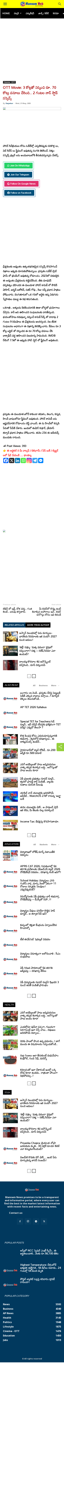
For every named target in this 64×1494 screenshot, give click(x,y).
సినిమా (56, 13)
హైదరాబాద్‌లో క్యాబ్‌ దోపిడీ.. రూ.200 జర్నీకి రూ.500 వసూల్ (37, 751)
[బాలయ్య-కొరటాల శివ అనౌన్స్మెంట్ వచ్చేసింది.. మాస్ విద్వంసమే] (10, 665)
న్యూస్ (16, 13)
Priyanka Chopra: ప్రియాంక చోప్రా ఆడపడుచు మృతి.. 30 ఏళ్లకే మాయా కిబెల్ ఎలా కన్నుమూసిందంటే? (40, 1146)
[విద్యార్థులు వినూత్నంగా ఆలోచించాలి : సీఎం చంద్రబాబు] (10, 957)
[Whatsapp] (23, 460)
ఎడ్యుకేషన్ (30, 13)
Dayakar (9, 103)
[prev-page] (29, 676)
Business (43, 685)
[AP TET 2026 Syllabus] (10, 711)
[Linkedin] (17, 460)
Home (6, 13)
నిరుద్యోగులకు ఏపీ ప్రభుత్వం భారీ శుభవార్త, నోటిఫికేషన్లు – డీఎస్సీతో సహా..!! (40, 898)
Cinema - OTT (9, 82)
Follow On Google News (23, 183)
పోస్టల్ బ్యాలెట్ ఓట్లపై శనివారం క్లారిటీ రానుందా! (37, 1280)
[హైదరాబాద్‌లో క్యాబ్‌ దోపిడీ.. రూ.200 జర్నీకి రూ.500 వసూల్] (10, 753)
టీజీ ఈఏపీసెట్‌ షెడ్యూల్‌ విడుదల (35, 939)
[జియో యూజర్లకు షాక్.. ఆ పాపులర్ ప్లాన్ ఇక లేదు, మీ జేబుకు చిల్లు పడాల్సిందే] (10, 811)
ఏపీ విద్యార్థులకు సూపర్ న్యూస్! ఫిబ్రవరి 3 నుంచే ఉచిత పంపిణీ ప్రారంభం (39, 983)
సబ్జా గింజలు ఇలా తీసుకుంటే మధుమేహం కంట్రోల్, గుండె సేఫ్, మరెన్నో (39, 1057)
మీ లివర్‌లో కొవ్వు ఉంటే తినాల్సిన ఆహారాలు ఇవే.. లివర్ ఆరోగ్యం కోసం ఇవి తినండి (46, 611)
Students (43, 844)
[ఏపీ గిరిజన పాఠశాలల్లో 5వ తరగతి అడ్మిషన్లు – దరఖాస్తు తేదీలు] (10, 971)
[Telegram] (35, 460)
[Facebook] (5, 460)
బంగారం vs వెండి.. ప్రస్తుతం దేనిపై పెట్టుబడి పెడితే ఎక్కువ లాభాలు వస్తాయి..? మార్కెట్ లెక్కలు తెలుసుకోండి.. (40, 695)
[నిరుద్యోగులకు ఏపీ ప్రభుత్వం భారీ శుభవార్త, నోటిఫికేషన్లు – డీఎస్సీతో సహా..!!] (10, 900)
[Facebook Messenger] (40, 460)
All (34, 685)
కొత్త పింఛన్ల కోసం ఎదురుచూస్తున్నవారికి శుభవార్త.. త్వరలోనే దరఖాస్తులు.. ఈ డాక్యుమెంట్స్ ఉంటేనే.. (38, 738)
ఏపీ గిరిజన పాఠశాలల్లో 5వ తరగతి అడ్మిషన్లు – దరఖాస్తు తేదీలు (36, 969)
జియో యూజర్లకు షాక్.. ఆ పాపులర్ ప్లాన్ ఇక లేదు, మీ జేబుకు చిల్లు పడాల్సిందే (39, 808)
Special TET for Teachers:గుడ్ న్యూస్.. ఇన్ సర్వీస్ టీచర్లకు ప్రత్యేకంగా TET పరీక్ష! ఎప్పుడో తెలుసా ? (40, 724)
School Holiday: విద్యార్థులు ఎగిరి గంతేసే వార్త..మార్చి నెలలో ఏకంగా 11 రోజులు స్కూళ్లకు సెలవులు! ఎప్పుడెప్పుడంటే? (38, 885)
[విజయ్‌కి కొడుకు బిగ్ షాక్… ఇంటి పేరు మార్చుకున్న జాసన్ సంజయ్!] (10, 1161)
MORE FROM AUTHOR (38, 625)
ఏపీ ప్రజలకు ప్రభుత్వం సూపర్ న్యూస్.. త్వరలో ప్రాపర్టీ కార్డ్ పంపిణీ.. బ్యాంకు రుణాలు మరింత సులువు (37, 781)
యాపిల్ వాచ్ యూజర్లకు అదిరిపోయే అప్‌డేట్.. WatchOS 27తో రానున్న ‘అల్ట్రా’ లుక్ (40, 795)
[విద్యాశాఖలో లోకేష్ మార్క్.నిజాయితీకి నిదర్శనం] (10, 855)
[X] (11, 460)
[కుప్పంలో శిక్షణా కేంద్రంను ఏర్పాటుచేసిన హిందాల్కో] (10, 928)
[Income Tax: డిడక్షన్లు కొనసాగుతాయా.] (10, 825)
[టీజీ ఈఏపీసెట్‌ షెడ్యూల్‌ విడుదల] (10, 943)
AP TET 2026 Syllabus (33, 707)
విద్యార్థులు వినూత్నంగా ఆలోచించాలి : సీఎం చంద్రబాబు (40, 955)
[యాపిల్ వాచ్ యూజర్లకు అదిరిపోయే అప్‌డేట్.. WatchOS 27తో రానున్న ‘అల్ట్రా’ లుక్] (10, 796)
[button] (5, 4)
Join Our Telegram (19, 174)
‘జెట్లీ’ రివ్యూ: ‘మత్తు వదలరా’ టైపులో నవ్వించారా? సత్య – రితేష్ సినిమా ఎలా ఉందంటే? (37, 650)
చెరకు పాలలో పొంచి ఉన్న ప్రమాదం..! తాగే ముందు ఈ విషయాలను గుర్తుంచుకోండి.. (40, 1042)
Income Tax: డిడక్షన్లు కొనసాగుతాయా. (39, 821)
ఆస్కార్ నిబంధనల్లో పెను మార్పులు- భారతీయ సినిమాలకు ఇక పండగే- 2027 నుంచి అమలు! (38, 636)
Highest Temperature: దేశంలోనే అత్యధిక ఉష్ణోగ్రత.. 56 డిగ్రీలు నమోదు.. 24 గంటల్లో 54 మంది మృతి (40, 1267)
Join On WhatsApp (20, 165)
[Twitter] (44, 1221)
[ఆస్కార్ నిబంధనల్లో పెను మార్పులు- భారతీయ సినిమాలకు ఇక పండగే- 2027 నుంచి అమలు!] (10, 636)
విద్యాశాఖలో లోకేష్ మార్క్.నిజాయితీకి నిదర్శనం (37, 853)
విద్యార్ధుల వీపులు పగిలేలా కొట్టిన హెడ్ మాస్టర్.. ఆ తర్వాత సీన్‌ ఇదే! (37, 912)
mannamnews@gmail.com (39, 1212)
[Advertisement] (32, 48)
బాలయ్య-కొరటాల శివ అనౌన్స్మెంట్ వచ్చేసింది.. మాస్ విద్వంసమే (35, 663)
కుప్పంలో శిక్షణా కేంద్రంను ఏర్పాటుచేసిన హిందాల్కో (38, 926)
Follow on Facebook (20, 192)
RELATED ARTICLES (14, 625)
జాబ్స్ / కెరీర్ (43, 13)
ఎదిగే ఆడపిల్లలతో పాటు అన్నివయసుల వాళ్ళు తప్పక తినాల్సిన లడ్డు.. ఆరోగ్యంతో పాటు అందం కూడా (39, 767)
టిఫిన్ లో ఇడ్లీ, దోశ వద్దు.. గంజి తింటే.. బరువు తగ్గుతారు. (17, 610)
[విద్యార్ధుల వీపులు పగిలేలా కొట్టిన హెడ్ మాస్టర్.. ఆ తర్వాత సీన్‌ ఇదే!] (10, 914)
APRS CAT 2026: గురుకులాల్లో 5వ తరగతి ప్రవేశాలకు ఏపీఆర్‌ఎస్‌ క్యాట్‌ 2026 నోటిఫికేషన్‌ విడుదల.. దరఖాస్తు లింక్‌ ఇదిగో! (40, 869)
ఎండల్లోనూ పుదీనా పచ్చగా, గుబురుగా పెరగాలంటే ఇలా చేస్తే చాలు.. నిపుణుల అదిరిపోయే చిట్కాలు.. (38, 1029)
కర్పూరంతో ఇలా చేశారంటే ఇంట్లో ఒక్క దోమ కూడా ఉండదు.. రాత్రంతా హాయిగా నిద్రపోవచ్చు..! (39, 1072)
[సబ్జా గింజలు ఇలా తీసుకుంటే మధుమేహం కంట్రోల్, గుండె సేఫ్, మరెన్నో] (10, 1059)
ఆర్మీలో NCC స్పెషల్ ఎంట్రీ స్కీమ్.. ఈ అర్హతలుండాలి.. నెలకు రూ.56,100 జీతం (39, 1252)
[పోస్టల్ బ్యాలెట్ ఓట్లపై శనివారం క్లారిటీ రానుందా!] (10, 1282)
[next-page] (34, 676)
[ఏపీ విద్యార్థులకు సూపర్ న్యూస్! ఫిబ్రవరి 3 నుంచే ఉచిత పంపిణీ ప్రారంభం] (10, 986)
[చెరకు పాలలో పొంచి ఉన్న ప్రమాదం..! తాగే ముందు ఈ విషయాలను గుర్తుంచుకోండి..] (10, 1045)
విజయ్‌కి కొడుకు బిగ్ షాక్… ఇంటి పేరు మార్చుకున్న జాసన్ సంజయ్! (38, 1158)
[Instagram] (29, 460)
